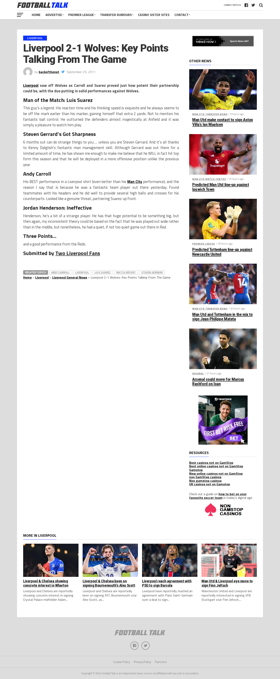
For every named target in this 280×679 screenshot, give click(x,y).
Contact (181, 14)
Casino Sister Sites (154, 14)
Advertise (54, 14)
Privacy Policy (142, 662)
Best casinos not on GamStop (211, 462)
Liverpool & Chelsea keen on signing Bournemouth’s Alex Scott (109, 583)
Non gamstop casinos (205, 480)
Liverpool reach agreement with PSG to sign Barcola (166, 583)
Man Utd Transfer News (210, 114)
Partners (161, 662)
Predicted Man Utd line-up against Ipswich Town (220, 187)
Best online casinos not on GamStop (216, 466)
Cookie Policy (121, 662)
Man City (134, 181)
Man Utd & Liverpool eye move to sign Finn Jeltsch (227, 583)
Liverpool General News (69, 277)
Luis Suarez (102, 272)
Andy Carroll (60, 272)
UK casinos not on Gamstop (209, 484)
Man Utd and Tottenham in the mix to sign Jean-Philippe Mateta (222, 317)
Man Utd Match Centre (209, 179)
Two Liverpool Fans (77, 253)
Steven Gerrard (152, 272)
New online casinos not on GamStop (216, 473)
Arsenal (198, 373)
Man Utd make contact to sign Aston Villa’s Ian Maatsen (222, 122)
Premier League (81, 14)
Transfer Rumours (116, 14)
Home (36, 14)
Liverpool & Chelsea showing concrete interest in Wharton (45, 583)
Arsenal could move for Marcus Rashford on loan (218, 381)
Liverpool (31, 85)
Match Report (126, 272)
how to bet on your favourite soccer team (218, 495)
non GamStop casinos (205, 477)
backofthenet (49, 71)
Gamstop (196, 469)
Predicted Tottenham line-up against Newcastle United (222, 252)
